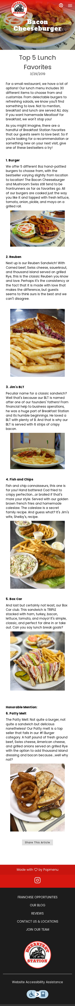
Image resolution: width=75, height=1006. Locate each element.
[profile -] (61, 5)
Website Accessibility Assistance (37, 982)
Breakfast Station (37, 954)
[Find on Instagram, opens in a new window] (37, 881)
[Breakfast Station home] (19, 9)
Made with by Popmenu (30, 869)
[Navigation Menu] (70, 5)
